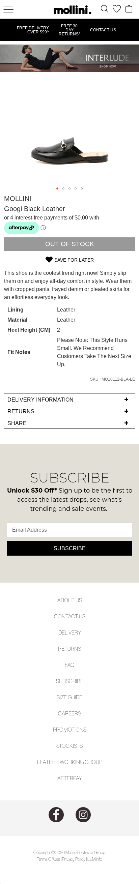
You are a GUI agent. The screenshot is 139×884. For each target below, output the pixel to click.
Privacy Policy (73, 859)
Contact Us (103, 30)
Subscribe (70, 548)
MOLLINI (17, 198)
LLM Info (94, 859)
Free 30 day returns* (69, 30)
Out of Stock (69, 243)
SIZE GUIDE (69, 697)
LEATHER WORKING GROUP (69, 762)
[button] (57, 188)
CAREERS (69, 713)
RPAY (76, 778)
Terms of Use (48, 859)
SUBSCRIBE (69, 681)
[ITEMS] (129, 8)
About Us (69, 600)
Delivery (69, 632)
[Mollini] (69, 9)
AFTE (63, 778)
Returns (69, 649)
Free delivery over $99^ (33, 30)
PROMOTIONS (69, 730)
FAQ (70, 665)
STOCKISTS (69, 746)
